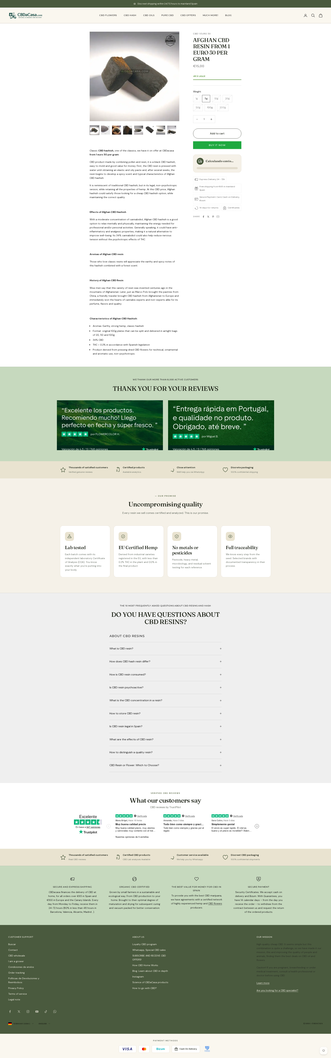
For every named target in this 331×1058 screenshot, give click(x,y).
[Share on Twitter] (208, 216)
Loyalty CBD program (144, 944)
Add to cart (217, 133)
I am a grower (16, 961)
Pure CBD (167, 15)
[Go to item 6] (149, 130)
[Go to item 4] (127, 130)
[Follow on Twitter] (19, 1011)
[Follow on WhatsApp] (55, 1011)
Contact (13, 949)
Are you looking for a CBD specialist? (277, 990)
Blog (228, 15)
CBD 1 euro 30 (201, 33)
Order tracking (16, 972)
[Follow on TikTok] (46, 1011)
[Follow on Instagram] (28, 1011)
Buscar (12, 944)
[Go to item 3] (116, 130)
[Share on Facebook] (203, 216)
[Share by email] (218, 216)
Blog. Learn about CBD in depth (150, 970)
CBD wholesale (16, 955)
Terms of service (17, 993)
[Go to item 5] (138, 130)
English (42, 1023)
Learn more (263, 983)
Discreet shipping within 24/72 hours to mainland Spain (167, 3)
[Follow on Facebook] (10, 1011)
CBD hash (130, 15)
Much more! (210, 15)
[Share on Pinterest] (213, 216)
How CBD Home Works (145, 965)
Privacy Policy (16, 988)
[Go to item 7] (161, 130)
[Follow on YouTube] (37, 1011)
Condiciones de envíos (21, 967)
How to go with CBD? (144, 988)
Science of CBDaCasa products (150, 982)
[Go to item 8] (172, 130)
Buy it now (217, 145)
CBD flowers (108, 15)
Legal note (14, 999)
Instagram (138, 976)
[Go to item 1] (94, 130)
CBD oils (148, 15)
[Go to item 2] (105, 130)
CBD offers (188, 15)
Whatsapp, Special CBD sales (149, 949)
